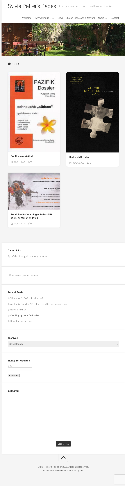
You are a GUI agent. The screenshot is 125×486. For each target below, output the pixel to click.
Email (11, 365)
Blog (60, 18)
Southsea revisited (22, 156)
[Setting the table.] (101, 429)
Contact (115, 18)
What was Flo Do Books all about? (26, 298)
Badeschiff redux (79, 157)
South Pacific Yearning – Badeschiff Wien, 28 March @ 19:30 (31, 216)
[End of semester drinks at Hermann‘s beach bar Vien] (101, 407)
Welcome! (26, 18)
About (101, 18)
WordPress (62, 470)
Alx (81, 470)
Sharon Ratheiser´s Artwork (80, 18)
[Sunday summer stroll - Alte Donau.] (26, 429)
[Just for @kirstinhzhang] (63, 429)
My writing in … (43, 18)
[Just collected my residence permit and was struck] (26, 407)
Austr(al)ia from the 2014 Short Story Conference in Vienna (38, 304)
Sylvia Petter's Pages (32, 6)
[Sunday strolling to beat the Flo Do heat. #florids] (63, 407)
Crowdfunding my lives (21, 321)
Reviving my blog (18, 309)
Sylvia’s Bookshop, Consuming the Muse (27, 256)
